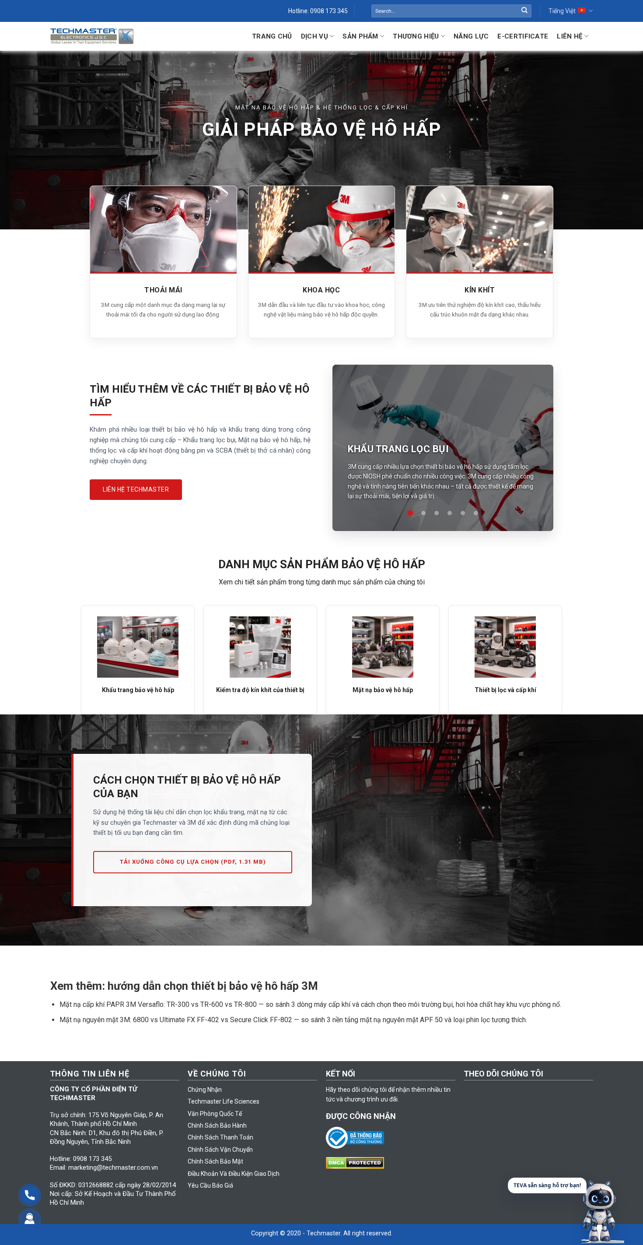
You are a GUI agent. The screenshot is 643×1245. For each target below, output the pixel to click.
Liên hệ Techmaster (136, 489)
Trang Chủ (272, 36)
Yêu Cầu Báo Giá (210, 1185)
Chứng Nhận (205, 1089)
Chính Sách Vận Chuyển (220, 1149)
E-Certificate (522, 36)
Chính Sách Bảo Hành (217, 1125)
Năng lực (471, 36)
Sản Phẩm (360, 36)
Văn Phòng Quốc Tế (215, 1113)
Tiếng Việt (562, 10)
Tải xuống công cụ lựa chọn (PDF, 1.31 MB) (193, 861)
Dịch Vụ (314, 36)
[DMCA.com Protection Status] (357, 1162)
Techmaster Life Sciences (223, 1101)
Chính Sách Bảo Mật (215, 1161)
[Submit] (524, 11)
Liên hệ (569, 36)
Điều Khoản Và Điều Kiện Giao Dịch (234, 1173)
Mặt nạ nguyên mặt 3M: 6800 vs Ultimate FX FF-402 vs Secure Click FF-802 (175, 1020)
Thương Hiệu (416, 36)
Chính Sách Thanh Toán (220, 1137)
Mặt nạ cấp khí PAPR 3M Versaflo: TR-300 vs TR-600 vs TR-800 (158, 1004)
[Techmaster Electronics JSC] (91, 36)
